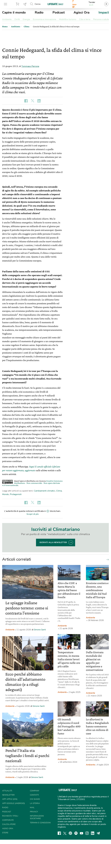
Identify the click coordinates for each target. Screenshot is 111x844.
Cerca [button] (37, 4)
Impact (104, 12)
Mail (32, 807)
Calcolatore (9, 824)
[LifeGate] (55, 4)
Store (17, 4)
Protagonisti (16, 494)
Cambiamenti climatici (44, 490)
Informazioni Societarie (37, 817)
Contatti (34, 795)
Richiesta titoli (10, 816)
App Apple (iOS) (9, 799)
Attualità (7, 790)
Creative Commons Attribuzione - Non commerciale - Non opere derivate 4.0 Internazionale (32, 483)
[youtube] (81, 833)
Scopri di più (33, 514)
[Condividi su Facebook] (26, 100)
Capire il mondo (14, 12)
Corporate (8, 820)
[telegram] (98, 833)
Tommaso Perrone (30, 66)
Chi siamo (35, 799)
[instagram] (87, 833)
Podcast (59, 12)
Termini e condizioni (40, 822)
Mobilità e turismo (67, 19)
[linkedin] (92, 833)
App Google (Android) (13, 803)
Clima (59, 490)
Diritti (17, 19)
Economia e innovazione (44, 19)
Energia (26, 19)
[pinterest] (70, 833)
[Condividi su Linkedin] (39, 100)
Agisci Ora (81, 12)
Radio (39, 12)
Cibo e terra (84, 19)
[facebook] (59, 833)
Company (34, 790)
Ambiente (7, 19)
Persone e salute (101, 19)
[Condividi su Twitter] (32, 100)
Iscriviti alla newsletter (53, 542)
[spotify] (76, 833)
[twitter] (64, 833)
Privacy (34, 811)
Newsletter (24, 4)
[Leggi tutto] (107, 559)
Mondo (5, 494)
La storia (35, 803)
